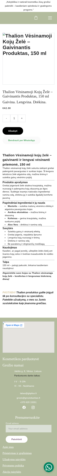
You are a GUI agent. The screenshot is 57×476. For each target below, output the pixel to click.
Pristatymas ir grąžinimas (17, 453)
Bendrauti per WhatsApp (21, 140)
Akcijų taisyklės (12, 471)
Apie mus (8, 447)
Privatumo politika (13, 465)
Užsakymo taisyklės (14, 459)
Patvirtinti (16, 439)
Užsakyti (12, 131)
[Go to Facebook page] (24, 407)
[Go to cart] (36, 18)
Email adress (12, 423)
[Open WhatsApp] (49, 467)
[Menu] (50, 17)
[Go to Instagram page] (33, 407)
